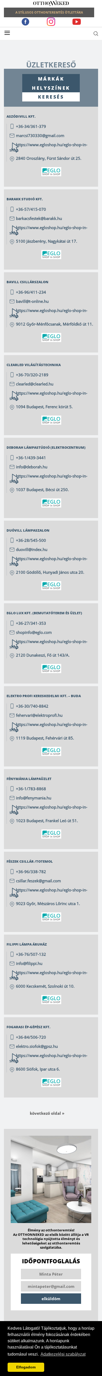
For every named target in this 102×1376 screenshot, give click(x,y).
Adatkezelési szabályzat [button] (63, 1354)
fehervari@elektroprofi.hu (39, 715)
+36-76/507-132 (31, 954)
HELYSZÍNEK (51, 88)
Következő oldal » (47, 1113)
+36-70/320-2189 (32, 374)
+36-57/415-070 (31, 209)
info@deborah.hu (31, 466)
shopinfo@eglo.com (34, 632)
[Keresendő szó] (96, 33)
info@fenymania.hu (33, 797)
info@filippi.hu (29, 963)
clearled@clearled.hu (34, 383)
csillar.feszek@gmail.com (38, 880)
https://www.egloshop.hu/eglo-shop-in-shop (48, 230)
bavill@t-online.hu (32, 301)
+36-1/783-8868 (31, 788)
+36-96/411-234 (31, 292)
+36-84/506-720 (31, 1037)
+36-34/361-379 (31, 126)
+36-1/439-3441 (31, 457)
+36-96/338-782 (31, 871)
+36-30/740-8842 (32, 706)
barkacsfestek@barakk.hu (39, 218)
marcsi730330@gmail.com (40, 135)
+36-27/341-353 (31, 623)
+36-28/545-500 (31, 540)
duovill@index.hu (31, 549)
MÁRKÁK (51, 79)
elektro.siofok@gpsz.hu (37, 1046)
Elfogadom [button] (26, 1367)
